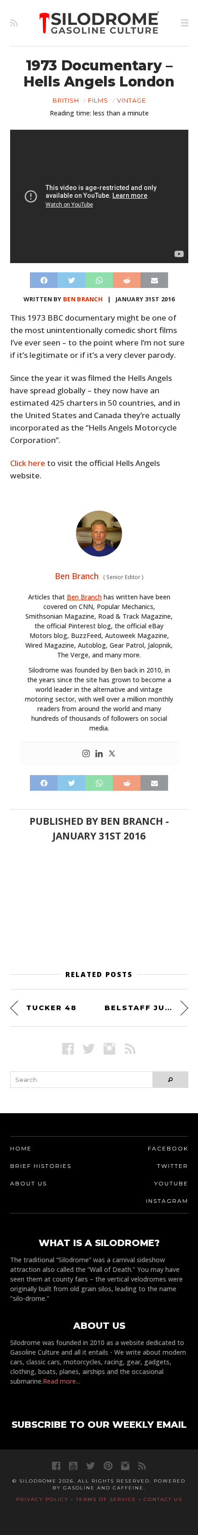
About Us (28, 1183)
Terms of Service (106, 1499)
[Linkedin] (99, 754)
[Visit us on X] (88, 1049)
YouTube (171, 1183)
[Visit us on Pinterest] (108, 1466)
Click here (27, 463)
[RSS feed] (14, 23)
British (65, 100)
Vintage (131, 100)
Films (98, 100)
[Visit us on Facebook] (68, 1049)
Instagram (167, 1200)
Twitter (172, 1165)
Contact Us (163, 1499)
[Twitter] (112, 754)
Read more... (61, 1381)
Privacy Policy (42, 1499)
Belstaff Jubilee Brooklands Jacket (146, 1007)
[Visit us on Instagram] (109, 1049)
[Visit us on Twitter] (90, 1466)
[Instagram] (86, 754)
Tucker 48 (51, 1007)
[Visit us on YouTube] (73, 1466)
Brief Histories (40, 1165)
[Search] (170, 1079)
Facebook (168, 1148)
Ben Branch (83, 299)
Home (21, 1148)
